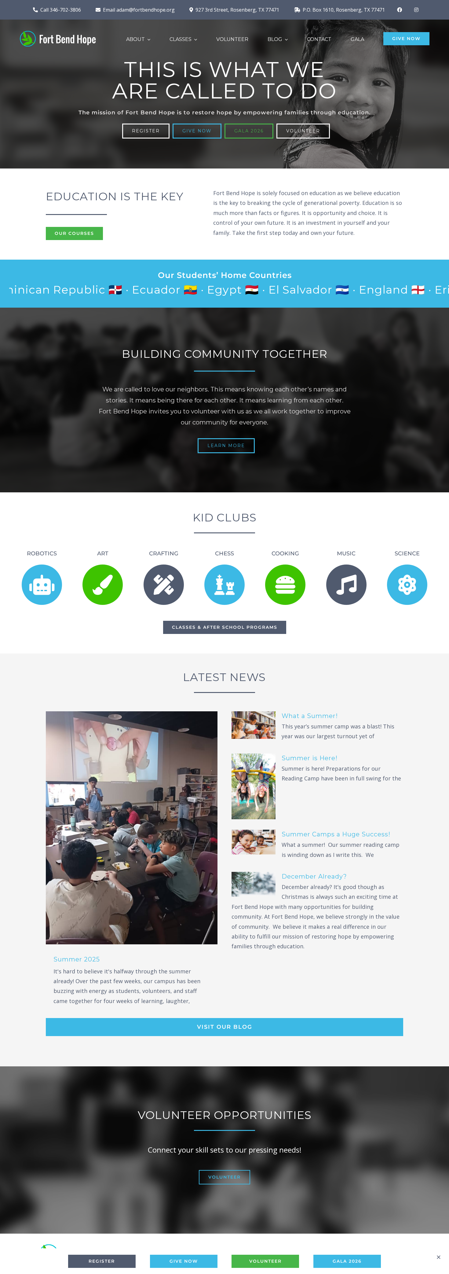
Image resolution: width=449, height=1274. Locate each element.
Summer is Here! (310, 758)
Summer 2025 (76, 959)
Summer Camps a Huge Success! (336, 834)
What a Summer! (310, 716)
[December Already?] (254, 884)
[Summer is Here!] (254, 786)
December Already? (314, 876)
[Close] (438, 1257)
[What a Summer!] (254, 725)
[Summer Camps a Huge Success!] (254, 842)
